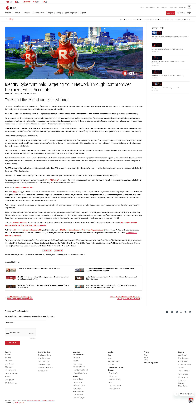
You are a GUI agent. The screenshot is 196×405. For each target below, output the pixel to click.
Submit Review (150, 7)
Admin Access (183, 374)
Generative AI (72, 255)
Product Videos (78, 382)
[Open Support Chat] (191, 400)
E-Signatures (9, 367)
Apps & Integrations (71, 13)
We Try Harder (183, 361)
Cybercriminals (39, 255)
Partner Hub (182, 7)
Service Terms (183, 377)
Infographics (77, 389)
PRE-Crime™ (81, 255)
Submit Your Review (184, 364)
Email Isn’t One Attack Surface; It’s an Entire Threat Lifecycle (167, 49)
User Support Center (44, 355)
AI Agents (164, 7)
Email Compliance (10, 370)
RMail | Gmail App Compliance (46, 400)
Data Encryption (50, 255)
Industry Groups (78, 364)
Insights (50, 13)
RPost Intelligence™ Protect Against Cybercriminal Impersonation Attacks (20, 298)
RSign (146, 357)
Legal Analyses (78, 379)
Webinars (111, 364)
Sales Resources (183, 358)
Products (18, 13)
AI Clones (21, 255)
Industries (27, 13)
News (109, 358)
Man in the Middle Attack (23, 187)
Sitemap (181, 383)
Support (83, 13)
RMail (145, 355)
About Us (8, 13)
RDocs (146, 360)
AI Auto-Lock (13, 255)
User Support (182, 355)
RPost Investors (43, 371)
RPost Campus (183, 386)
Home (129, 19)
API (158, 7)
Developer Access (184, 371)
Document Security (11, 373)
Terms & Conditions (32, 400)
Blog (10, 19)
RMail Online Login (43, 361)
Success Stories (39, 13)
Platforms (76, 361)
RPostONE (8, 358)
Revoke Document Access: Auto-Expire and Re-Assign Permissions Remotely (125, 298)
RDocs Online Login (44, 364)
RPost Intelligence (11, 383)
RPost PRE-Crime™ (52, 180)
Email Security (9, 364)
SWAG (141, 7)
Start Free (170, 13)
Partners (181, 368)
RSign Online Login (44, 358)
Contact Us (182, 380)
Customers (76, 358)
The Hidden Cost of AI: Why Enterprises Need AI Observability (168, 75)
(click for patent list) (19, 402)
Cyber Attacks (29, 255)
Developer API (9, 380)
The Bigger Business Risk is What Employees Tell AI (165, 88)
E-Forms (7, 377)
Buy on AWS (173, 7)
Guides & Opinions (79, 385)
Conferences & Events (116, 367)
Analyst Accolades (114, 361)
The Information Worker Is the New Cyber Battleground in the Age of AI (170, 36)
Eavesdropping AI (61, 255)
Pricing (58, 13)
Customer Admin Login (45, 368)
